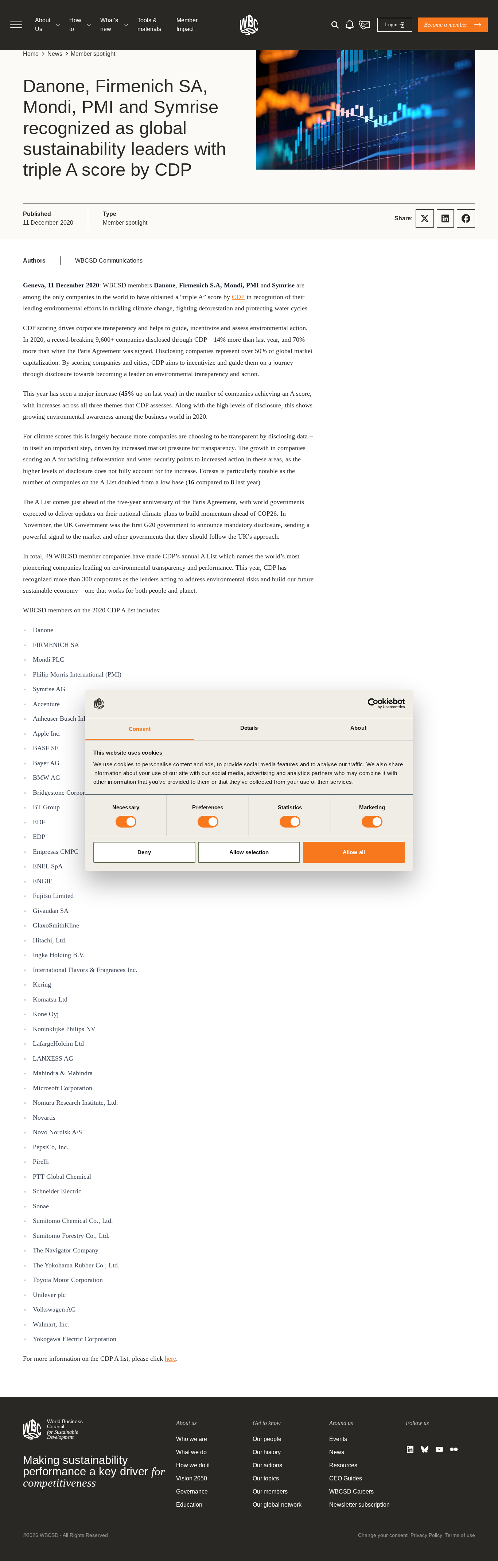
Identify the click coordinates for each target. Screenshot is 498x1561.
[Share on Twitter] (425, 218)
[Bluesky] (424, 1449)
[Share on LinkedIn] (445, 218)
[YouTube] (439, 1449)
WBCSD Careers (351, 1491)
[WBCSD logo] (249, 25)
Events (338, 1439)
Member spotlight (93, 54)
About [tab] (358, 728)
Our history (267, 1452)
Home (31, 54)
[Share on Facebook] (466, 218)
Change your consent (383, 1535)
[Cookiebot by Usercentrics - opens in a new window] (373, 703)
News (54, 54)
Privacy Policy (426, 1535)
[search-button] (335, 25)
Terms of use (460, 1535)
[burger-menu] (16, 25)
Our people (267, 1439)
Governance (192, 1491)
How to (75, 24)
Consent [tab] (140, 729)
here (170, 1358)
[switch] (208, 822)
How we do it (193, 1465)
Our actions (267, 1465)
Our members (270, 1491)
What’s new (109, 24)
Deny (144, 852)
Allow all (354, 852)
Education (189, 1505)
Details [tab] (249, 728)
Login (391, 24)
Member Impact (187, 24)
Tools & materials (149, 24)
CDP (238, 297)
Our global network (277, 1505)
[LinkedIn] (410, 1449)
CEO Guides (345, 1478)
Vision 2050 (191, 1478)
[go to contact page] (364, 25)
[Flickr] (454, 1449)
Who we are (191, 1439)
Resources (343, 1465)
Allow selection (249, 852)
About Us (42, 24)
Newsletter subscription (359, 1505)
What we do (191, 1452)
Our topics (266, 1478)
